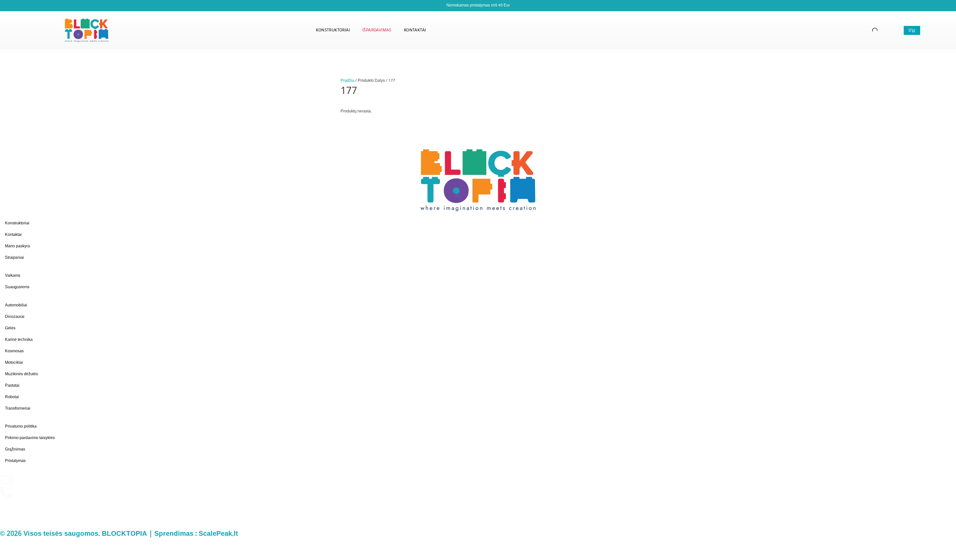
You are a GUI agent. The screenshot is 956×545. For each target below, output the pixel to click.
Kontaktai (415, 30)
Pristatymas (15, 460)
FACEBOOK (23, 514)
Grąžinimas (15, 449)
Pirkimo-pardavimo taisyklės (30, 438)
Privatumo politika (21, 426)
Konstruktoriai (333, 30)
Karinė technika (19, 339)
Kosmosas (14, 351)
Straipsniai (14, 257)
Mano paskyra (17, 246)
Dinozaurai (14, 316)
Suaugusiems (17, 287)
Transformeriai (17, 408)
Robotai (12, 397)
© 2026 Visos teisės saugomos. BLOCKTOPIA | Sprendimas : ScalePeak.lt (119, 534)
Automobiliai (16, 305)
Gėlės (10, 328)
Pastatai (12, 385)
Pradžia (347, 80)
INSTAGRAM (24, 501)
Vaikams (12, 275)
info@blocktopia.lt (28, 476)
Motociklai (14, 362)
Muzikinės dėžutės (21, 374)
